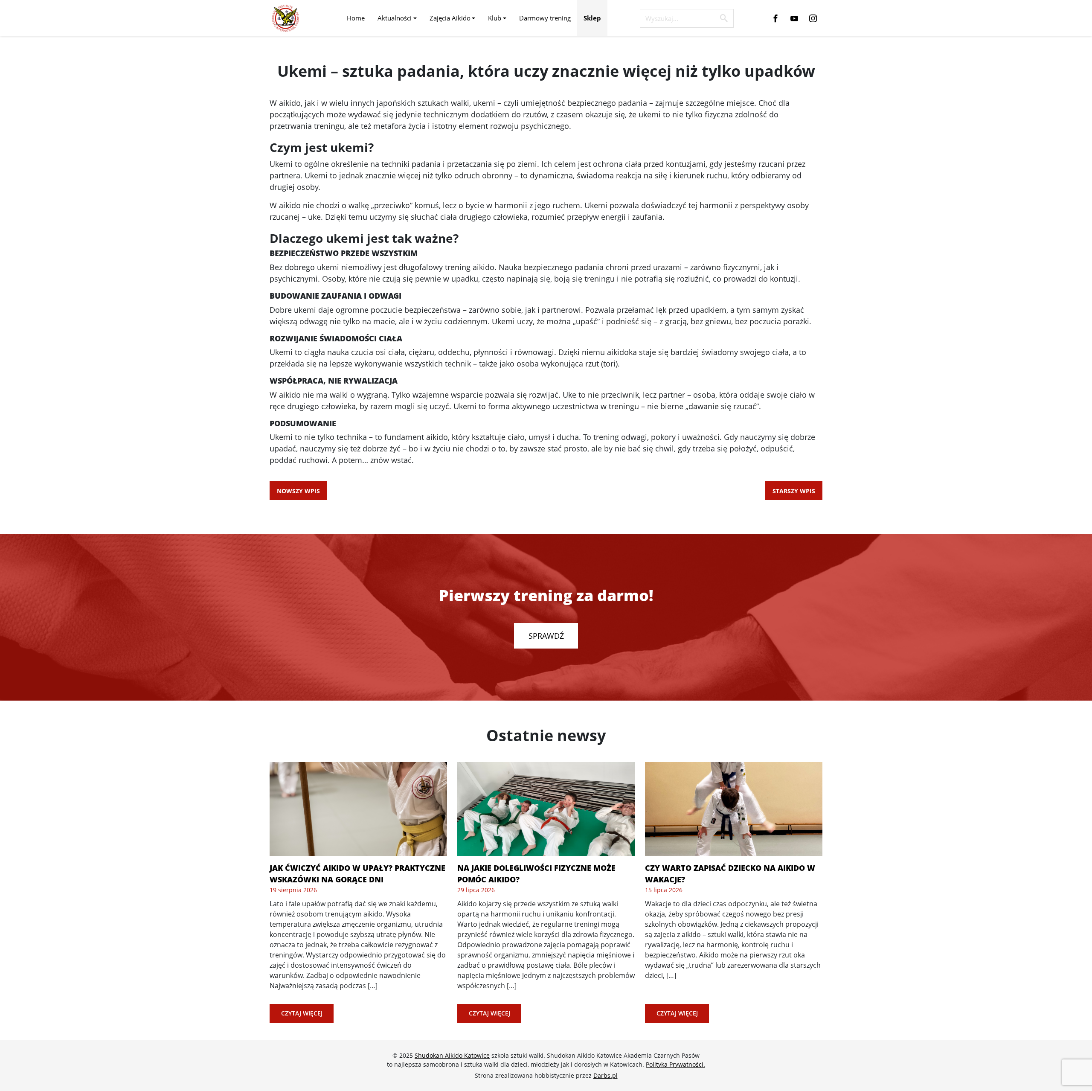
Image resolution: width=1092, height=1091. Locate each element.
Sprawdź (546, 636)
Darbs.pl (605, 1075)
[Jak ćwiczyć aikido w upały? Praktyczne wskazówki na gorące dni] (358, 809)
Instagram (813, 18)
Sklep (592, 18)
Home (356, 18)
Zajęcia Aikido (450, 18)
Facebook (775, 18)
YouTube (794, 18)
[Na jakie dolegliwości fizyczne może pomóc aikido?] (546, 809)
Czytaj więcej (301, 1013)
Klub (494, 18)
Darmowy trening (545, 18)
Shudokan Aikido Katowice (452, 1055)
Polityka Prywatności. (675, 1064)
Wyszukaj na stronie (723, 17)
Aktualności (395, 18)
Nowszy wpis (298, 491)
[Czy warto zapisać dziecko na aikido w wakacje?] (733, 809)
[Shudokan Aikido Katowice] (285, 18)
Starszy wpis (794, 491)
